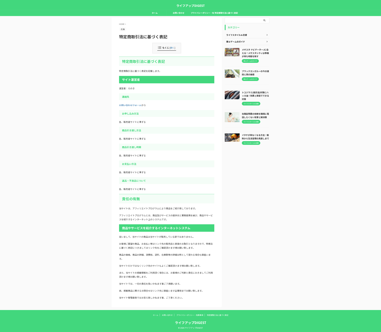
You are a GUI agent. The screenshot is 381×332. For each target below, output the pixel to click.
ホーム (155, 12)
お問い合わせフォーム (130, 105)
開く (172, 47)
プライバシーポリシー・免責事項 (202, 13)
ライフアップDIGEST (190, 5)
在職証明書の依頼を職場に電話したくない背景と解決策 (255, 115)
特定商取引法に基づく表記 (226, 12)
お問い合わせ (178, 12)
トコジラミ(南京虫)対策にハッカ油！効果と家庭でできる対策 (255, 96)
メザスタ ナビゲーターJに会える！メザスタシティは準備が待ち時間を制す (255, 53)
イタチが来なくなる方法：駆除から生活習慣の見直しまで (255, 136)
